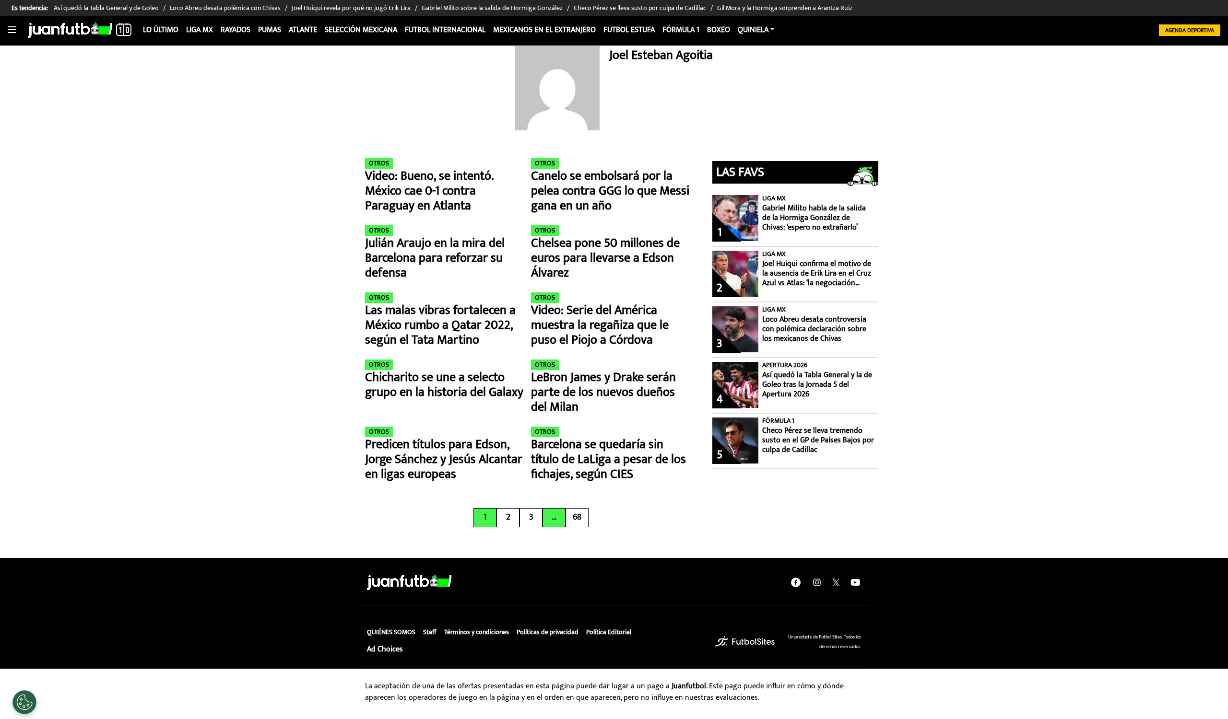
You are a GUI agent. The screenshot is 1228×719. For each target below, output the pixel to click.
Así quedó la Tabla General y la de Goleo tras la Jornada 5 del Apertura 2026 (817, 385)
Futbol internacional (445, 29)
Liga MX (199, 29)
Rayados (235, 29)
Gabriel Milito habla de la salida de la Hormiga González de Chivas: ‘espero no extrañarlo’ (814, 218)
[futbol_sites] (745, 641)
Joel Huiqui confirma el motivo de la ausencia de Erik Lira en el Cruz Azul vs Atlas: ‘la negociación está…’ (816, 273)
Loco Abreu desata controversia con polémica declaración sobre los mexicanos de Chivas (814, 329)
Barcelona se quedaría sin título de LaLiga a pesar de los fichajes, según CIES (608, 459)
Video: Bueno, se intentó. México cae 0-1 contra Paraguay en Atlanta (429, 191)
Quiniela (753, 29)
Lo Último (160, 29)
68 (577, 517)
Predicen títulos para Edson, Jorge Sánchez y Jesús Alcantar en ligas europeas (443, 459)
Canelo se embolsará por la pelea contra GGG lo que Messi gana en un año (610, 191)
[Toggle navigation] (12, 30)
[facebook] (796, 582)
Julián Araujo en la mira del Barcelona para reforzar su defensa (435, 258)
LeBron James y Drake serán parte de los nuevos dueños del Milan (603, 392)
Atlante (303, 29)
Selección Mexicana (361, 29)
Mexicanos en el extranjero (544, 29)
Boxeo (718, 29)
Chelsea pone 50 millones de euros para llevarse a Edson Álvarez (605, 258)
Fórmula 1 (680, 29)
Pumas (269, 29)
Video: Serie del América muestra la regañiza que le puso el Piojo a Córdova (600, 325)
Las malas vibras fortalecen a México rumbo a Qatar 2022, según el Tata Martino (440, 325)
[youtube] (855, 582)
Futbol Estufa (629, 29)
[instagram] (817, 582)
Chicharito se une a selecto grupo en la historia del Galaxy (444, 385)
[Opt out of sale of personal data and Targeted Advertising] (24, 702)
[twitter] (836, 582)
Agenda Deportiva (1189, 30)
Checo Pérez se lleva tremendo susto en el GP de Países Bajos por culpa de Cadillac (818, 440)
